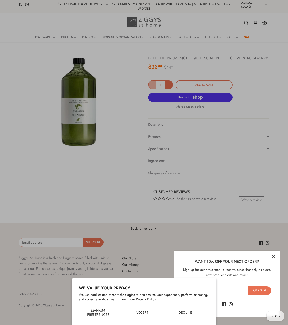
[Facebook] (224, 304)
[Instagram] (231, 304)
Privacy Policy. (146, 299)
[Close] (273, 256)
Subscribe (259, 290)
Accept (142, 312)
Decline (185, 312)
